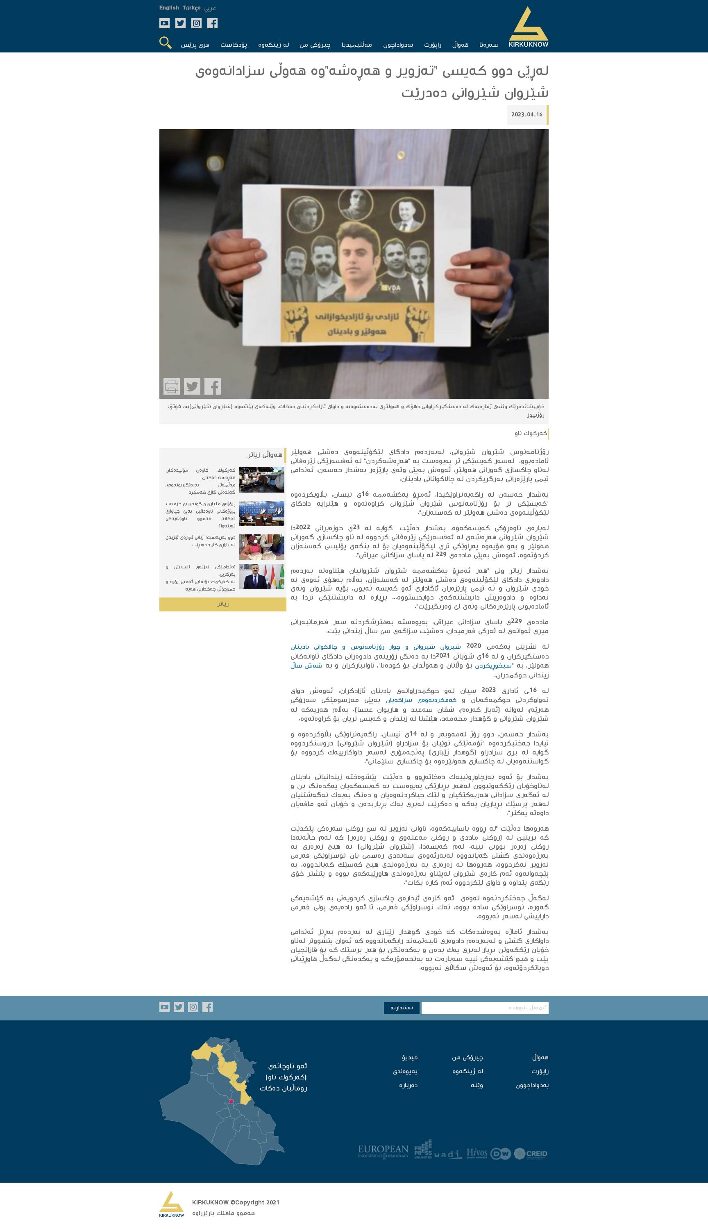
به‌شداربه (401, 1008)
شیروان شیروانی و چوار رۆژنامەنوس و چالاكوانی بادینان (375, 647)
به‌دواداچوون (532, 1085)
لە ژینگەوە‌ (467, 1072)
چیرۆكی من (467, 1058)
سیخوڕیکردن (493, 666)
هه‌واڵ (540, 1058)
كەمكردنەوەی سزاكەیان (421, 700)
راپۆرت (540, 1072)
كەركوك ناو (531, 433)
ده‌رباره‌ (408, 1085)
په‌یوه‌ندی (405, 1072)
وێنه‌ (477, 1085)
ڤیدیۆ (410, 1058)
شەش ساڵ (306, 666)
